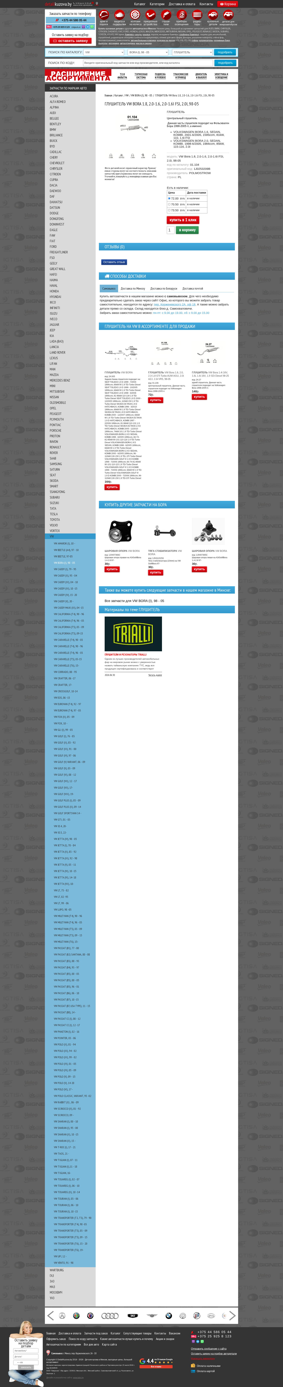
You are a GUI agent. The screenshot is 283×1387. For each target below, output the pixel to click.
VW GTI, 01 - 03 (62, 819)
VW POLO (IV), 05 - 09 (65, 1070)
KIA (52, 335)
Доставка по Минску (133, 288)
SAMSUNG (56, 464)
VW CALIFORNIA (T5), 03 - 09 (69, 627)
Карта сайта (109, 1344)
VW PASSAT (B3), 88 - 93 (66, 961)
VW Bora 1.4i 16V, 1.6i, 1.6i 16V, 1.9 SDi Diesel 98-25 (210, 374)
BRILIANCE (56, 135)
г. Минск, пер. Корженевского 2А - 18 (73, 1353)
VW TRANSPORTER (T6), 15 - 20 (70, 1243)
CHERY (54, 157)
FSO (52, 257)
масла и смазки (144, 43)
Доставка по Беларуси (163, 288)
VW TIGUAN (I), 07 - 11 (65, 1160)
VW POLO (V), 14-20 (64, 1083)
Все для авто (91, 1344)
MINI (52, 386)
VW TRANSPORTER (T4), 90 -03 (70, 1224)
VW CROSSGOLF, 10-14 (65, 691)
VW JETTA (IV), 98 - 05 (65, 839)
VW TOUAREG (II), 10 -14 (67, 1192)
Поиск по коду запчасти (83, 1339)
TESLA (54, 514)
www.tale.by (78, 1378)
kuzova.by (58, 4)
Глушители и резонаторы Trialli (125, 654)
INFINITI (55, 307)
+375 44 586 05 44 (74, 20)
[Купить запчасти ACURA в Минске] (62, 1315)
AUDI (53, 112)
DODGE (54, 213)
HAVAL (54, 285)
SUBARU (55, 497)
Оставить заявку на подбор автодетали (214, 1353)
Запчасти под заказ (96, 1333)
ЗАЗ (52, 1281)
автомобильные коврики (143, 40)
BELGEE (54, 118)
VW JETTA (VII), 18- (64, 884)
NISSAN (54, 397)
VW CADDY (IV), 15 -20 (65, 595)
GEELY (53, 263)
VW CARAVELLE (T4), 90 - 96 (68, 646)
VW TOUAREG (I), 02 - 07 (66, 1179)
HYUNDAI (55, 296)
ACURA (54, 96)
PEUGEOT (56, 413)
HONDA (54, 291)
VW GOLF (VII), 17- (63, 787)
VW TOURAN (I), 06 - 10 (66, 1205)
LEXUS (54, 358)
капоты (138, 34)
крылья (146, 34)
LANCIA (54, 346)
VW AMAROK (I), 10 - (64, 543)
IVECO (53, 319)
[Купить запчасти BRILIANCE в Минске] (183, 1315)
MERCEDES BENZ (60, 380)
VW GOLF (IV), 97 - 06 (65, 755)
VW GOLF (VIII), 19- (64, 794)
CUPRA (54, 179)
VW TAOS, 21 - (61, 1153)
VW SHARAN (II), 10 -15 (66, 1134)
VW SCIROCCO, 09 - (64, 1115)
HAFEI (53, 274)
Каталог (139, 3)
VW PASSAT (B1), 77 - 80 (66, 948)
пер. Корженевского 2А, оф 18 (174, 304)
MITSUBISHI (57, 391)
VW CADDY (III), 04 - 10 (66, 582)
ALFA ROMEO (58, 101)
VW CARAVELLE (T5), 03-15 (68, 659)
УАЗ (52, 1298)
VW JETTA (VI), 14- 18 (65, 877)
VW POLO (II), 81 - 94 (65, 1044)
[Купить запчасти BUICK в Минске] (196, 1315)
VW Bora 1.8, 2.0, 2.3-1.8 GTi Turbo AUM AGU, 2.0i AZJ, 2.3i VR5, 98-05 (166, 375)
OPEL (53, 408)
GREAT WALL (58, 268)
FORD (53, 246)
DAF (52, 196)
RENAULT (55, 447)
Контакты (206, 3)
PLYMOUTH (57, 419)
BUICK (53, 140)
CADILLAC (56, 151)
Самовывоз (108, 288)
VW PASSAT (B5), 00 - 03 (66, 974)
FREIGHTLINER (59, 252)
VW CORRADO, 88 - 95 (65, 672)
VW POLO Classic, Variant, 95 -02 (72, 1096)
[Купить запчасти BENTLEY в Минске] (152, 1315)
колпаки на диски (166, 40)
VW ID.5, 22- (60, 832)
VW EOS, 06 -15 (62, 697)
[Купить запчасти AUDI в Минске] (110, 1315)
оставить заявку (73, 40)
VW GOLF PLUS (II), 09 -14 (67, 807)
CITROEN (55, 174)
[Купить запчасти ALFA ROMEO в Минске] (76, 1315)
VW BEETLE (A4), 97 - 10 (66, 550)
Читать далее (155, 675)
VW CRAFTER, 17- (63, 685)
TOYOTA (55, 519)
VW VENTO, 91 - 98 (63, 1263)
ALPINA (54, 107)
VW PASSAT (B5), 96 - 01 (66, 986)
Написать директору (203, 1358)
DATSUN (55, 207)
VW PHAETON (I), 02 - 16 (66, 1031)
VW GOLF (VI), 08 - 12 (65, 775)
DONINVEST (57, 224)
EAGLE (54, 229)
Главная (51, 1333)
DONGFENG (57, 218)
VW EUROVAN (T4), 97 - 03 (67, 710)
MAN (52, 369)
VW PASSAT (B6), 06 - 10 (66, 993)
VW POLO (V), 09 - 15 (64, 1076)
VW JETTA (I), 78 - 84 (64, 845)
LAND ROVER (57, 352)
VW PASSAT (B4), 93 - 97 (66, 967)
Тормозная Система (141, 76)
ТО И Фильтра (122, 76)
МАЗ (52, 1286)
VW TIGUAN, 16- (62, 1173)
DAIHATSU (56, 202)
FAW (52, 235)
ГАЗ (52, 1275)
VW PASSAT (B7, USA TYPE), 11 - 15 (72, 1006)
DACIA (53, 185)
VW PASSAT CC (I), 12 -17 (67, 1025)
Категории (157, 3)
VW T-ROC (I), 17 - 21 (64, 1147)
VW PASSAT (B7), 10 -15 (66, 999)
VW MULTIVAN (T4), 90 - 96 (68, 916)
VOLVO (54, 525)
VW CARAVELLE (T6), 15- (66, 665)
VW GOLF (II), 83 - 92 (64, 742)
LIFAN (53, 363)
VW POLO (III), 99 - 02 (65, 1057)
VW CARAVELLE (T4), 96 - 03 (68, 653)
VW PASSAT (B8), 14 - (65, 1012)
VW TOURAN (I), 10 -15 (66, 1211)
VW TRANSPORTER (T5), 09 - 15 (70, 1237)
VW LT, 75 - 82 (61, 890)
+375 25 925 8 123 (61, 27)
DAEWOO (55, 190)
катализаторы (206, 40)
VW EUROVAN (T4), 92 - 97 (67, 704)
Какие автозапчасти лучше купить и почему (126, 1339)
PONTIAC (55, 425)
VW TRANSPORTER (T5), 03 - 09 (70, 1230)
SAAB (53, 458)
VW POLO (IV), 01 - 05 (65, 1064)
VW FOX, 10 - (60, 723)
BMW (53, 129)
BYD (52, 146)
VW (52, 536)
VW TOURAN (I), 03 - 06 (66, 1198)
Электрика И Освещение (221, 76)
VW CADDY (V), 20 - (64, 601)
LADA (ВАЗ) (56, 341)
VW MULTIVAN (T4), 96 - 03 (68, 922)
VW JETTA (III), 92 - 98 (65, 858)
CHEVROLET (57, 163)
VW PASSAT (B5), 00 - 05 (66, 980)
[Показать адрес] (97, 4)
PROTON (55, 436)
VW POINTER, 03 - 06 (65, 1038)
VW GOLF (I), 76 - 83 (64, 736)
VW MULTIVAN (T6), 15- (66, 942)
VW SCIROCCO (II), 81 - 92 (67, 1109)
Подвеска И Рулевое (160, 76)
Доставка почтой (192, 288)
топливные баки (222, 40)
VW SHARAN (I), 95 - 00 (66, 1128)
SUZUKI (54, 503)
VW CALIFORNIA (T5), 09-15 (68, 633)
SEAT (53, 475)
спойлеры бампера (188, 34)
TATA (53, 508)
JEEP (52, 330)
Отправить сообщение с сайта (208, 1348)
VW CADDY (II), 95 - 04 (65, 575)
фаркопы (102, 43)
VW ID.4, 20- (60, 826)
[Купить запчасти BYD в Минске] (211, 1315)
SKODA (54, 480)
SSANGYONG (57, 491)
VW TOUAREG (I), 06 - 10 (66, 1186)
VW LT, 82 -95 (61, 897)
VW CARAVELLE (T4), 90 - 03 (68, 640)
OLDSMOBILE (58, 402)
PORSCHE (55, 430)
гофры (195, 40)
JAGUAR (54, 324)
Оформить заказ (56, 1339)
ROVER (54, 452)
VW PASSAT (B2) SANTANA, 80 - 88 (72, 954)
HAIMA (54, 280)
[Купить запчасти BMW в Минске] (168, 1315)
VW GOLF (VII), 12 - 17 (65, 781)
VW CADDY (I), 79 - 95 (65, 569)
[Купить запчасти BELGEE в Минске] (133, 1315)
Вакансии (174, 1333)
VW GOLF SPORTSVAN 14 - (67, 813)
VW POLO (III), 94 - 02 (65, 1051)
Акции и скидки (165, 1339)
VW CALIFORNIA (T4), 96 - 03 (69, 620)
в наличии (193, 198)
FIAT (52, 241)
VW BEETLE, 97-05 (63, 556)
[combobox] (18, 1362)
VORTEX (55, 530)
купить (112, 487)
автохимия (113, 43)
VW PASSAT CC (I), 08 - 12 (67, 1019)
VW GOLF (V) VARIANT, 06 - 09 (69, 762)
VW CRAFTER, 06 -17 (64, 678)
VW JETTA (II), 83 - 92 (65, 852)
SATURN (55, 469)
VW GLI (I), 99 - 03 (63, 730)
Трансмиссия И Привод (180, 76)
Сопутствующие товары (137, 1333)
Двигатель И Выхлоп (201, 76)
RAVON (54, 441)
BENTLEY (55, 124)
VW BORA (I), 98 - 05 (64, 563)
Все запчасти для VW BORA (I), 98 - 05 (134, 601)
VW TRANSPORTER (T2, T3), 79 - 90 (72, 1218)
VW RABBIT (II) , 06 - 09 (66, 1102)
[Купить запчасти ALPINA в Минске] (90, 1315)
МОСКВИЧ (56, 1292)
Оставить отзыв (114, 262)
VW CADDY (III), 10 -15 (65, 588)
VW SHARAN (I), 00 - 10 (66, 1121)
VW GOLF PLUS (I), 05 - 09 (67, 800)
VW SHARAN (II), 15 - (65, 1141)
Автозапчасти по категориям (63, 1344)
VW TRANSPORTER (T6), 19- (69, 1250)
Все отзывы (156, 1366)
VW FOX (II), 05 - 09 (64, 717)
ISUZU (53, 313)
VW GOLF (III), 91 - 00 (65, 749)
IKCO (53, 302)
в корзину (187, 229)
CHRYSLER (56, 168)
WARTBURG (57, 1270)
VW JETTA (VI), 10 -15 (65, 871)
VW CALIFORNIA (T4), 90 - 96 (69, 614)
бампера (129, 34)
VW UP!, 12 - (60, 1256)
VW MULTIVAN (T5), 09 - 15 (68, 935)
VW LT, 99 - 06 (61, 903)
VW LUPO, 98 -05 (62, 909)
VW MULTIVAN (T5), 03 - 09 (68, 929)
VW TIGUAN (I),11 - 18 (65, 1166)
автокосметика (127, 43)
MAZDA (54, 374)
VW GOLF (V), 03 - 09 (64, 768)
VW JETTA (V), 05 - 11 (65, 864)
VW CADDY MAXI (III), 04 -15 (69, 608)
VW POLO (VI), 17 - (63, 1089)
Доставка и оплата (182, 3)
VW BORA (119, 372)
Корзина (230, 3)
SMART (54, 486)
